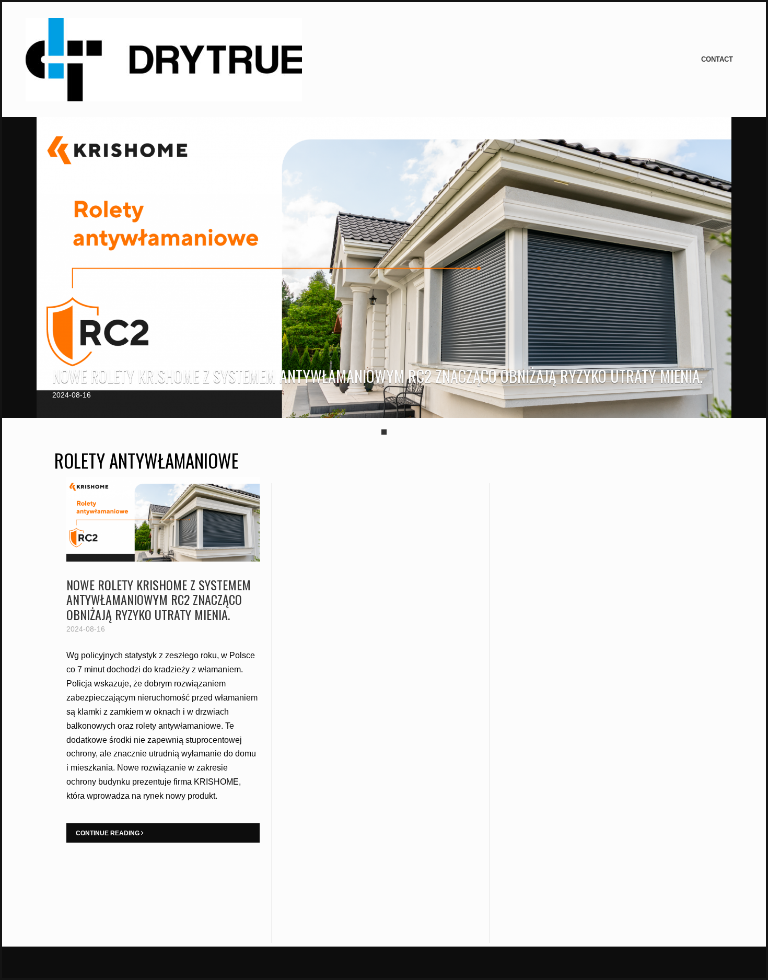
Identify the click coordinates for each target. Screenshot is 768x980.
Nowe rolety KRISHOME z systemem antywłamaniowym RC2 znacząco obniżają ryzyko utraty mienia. (377, 376)
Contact (717, 59)
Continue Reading (108, 833)
